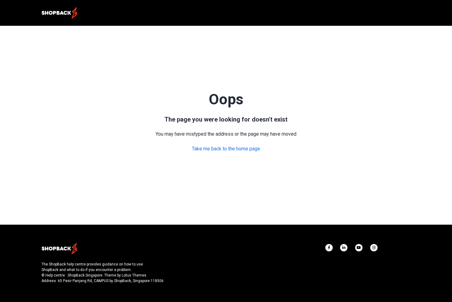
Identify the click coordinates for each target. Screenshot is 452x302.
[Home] (59, 12)
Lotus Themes (134, 275)
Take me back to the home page (226, 149)
